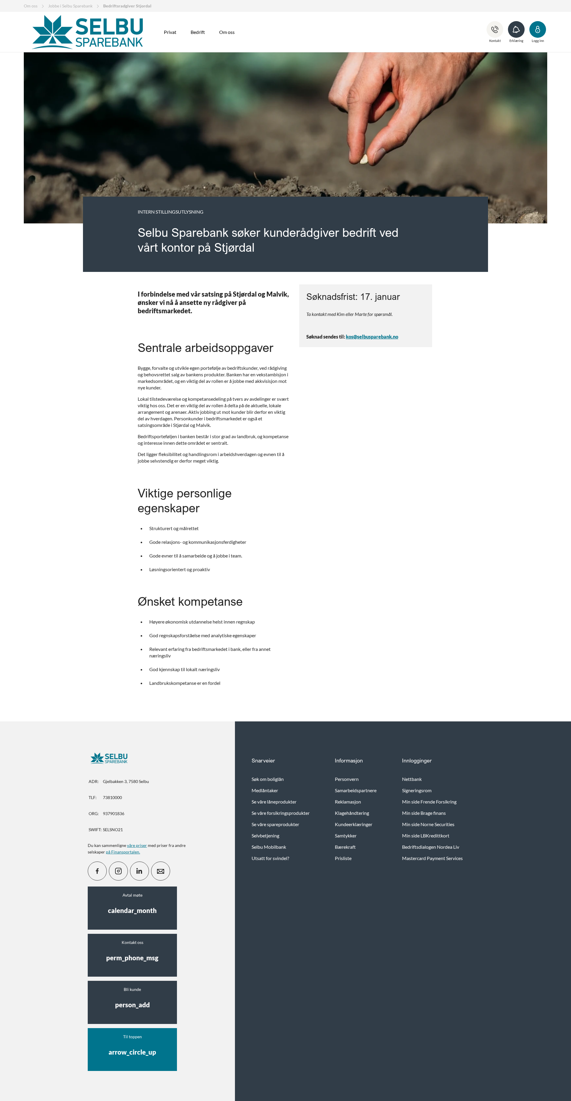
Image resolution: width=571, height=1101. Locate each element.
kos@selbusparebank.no (372, 336)
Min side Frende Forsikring (429, 801)
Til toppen (132, 1045)
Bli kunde (132, 998)
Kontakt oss (132, 951)
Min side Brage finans (424, 813)
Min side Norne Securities (428, 824)
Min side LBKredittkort (425, 835)
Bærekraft (345, 847)
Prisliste (343, 858)
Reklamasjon (348, 801)
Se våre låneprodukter (274, 801)
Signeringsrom (417, 790)
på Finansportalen (122, 851)
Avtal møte (132, 903)
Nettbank (412, 779)
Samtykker (346, 835)
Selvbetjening (265, 835)
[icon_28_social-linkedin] (139, 871)
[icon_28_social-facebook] (97, 871)
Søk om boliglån (268, 779)
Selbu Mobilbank (269, 847)
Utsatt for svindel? (270, 858)
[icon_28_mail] (160, 871)
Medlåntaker (265, 790)
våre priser (137, 845)
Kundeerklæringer (353, 824)
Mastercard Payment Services (432, 858)
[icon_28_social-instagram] (118, 871)
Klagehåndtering (352, 813)
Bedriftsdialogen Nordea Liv (430, 847)
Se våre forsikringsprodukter (281, 813)
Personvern (347, 779)
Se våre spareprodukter (275, 824)
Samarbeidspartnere (356, 790)
